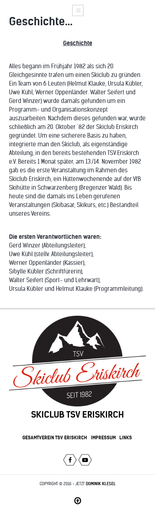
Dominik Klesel (101, 483)
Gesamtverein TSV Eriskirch (54, 437)
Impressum (103, 437)
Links (125, 437)
